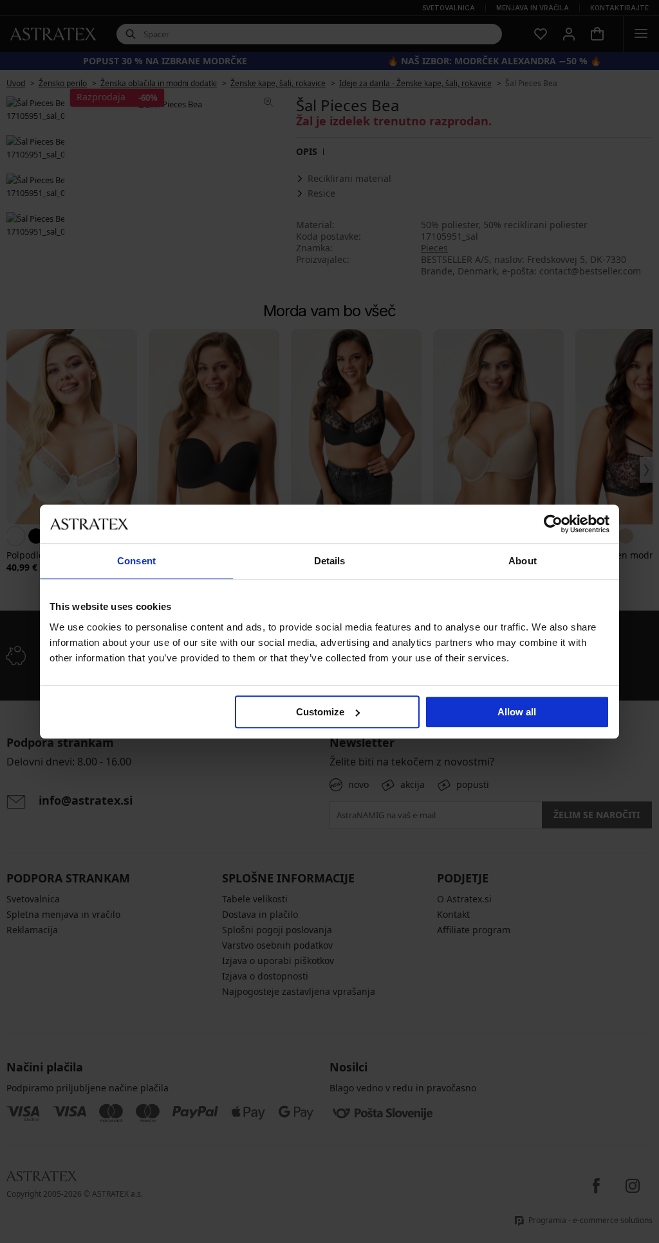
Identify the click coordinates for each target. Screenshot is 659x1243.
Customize (320, 711)
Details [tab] (330, 560)
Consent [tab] (136, 560)
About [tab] (522, 560)
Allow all (516, 711)
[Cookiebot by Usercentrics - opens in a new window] (553, 523)
